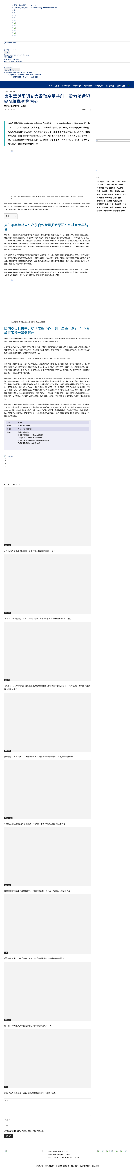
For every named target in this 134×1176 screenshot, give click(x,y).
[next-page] (6, 1097)
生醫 (98, 207)
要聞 (50, 85)
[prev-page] (4, 1097)
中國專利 (100, 188)
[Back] (31, 3)
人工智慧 (120, 188)
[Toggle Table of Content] (13, 216)
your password (10, 49)
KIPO (102, 185)
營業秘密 (118, 204)
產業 (57, 85)
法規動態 (99, 85)
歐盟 (106, 204)
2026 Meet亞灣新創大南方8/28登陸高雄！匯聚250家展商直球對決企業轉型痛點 (37, 618)
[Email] (83, 114)
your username (10, 42)
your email (8, 67)
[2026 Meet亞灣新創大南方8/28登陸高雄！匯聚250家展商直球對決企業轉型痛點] (47, 584)
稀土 (111, 207)
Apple (102, 181)
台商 (123, 191)
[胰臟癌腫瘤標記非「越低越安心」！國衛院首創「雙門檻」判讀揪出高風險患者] (47, 856)
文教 (6, 953)
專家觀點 (88, 85)
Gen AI (123, 181)
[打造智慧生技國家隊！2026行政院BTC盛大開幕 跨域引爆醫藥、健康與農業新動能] (47, 722)
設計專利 (116, 211)
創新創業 (66, 85)
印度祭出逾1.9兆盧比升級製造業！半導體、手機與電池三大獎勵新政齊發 (34, 824)
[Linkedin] (74, 114)
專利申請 (108, 198)
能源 (124, 207)
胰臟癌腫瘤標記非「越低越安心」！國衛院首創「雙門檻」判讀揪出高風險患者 (37, 891)
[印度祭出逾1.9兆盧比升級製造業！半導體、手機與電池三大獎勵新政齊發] (47, 789)
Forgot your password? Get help (16, 55)
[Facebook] (64, 114)
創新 (111, 191)
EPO (113, 181)
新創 (119, 198)
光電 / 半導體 (9, 818)
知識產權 (105, 207)
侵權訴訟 (7, 1020)
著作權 (99, 211)
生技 (124, 204)
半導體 (117, 191)
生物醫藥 (7, 751)
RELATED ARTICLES (12, 484)
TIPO (108, 185)
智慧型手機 (101, 201)
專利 (124, 194)
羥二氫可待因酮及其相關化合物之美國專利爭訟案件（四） (28, 1025)
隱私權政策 (8, 57)
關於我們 (121, 85)
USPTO (114, 185)
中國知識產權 (110, 188)
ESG (118, 181)
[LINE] (79, 114)
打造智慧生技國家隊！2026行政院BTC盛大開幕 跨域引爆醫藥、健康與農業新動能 (38, 756)
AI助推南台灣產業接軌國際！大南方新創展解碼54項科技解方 (29, 551)
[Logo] (129, 82)
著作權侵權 (107, 211)
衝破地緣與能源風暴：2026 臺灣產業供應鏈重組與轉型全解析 (30, 1093)
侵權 (98, 191)
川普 (115, 198)
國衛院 (110, 194)
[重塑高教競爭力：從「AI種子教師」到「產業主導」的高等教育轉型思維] (47, 924)
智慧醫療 (100, 204)
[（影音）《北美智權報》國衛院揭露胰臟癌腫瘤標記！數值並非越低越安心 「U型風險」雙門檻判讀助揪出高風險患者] (47, 651)
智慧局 (109, 201)
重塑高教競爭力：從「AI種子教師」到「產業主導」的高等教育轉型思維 (34, 958)
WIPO (120, 185)
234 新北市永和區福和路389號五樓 (66, 1157)
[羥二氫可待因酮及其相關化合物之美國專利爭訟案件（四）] (47, 991)
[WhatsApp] (69, 114)
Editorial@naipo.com (61, 1154)
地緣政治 (118, 194)
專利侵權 (100, 198)
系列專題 (110, 85)
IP (98, 185)
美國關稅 (118, 207)
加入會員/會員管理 (21, 7)
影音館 (7, 680)
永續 (111, 204)
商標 (98, 194)
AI (98, 181)
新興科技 (77, 85)
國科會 (104, 194)
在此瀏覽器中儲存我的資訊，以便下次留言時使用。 (25, 1131)
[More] (88, 114)
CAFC (108, 181)
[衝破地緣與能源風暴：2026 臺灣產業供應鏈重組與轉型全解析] (47, 1058)
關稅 (123, 211)
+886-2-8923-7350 (60, 1151)
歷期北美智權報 (20, 5)
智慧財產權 (117, 201)
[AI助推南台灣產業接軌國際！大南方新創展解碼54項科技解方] (47, 516)
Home (6, 91)
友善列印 (10, 456)
